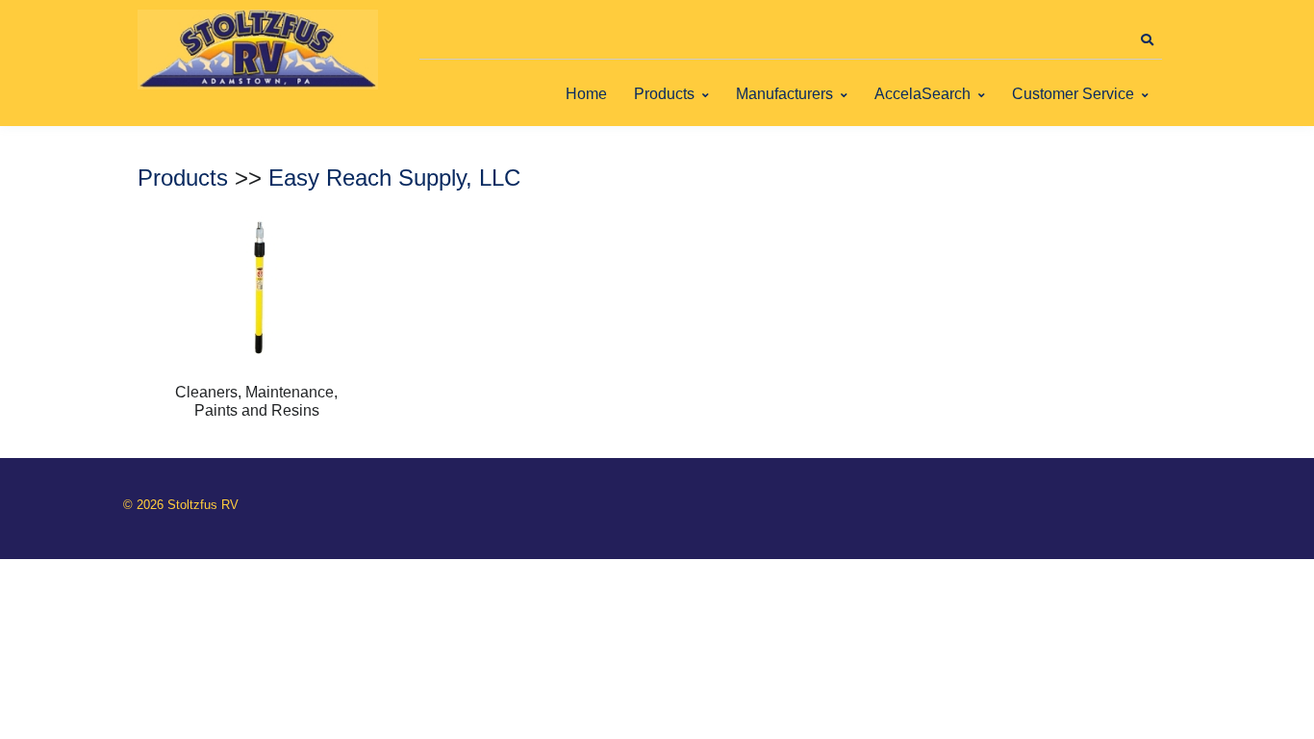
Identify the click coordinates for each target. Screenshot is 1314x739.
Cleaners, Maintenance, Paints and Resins (256, 401)
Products (664, 94)
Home (586, 94)
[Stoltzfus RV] (258, 49)
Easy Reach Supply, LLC (394, 178)
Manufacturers (784, 94)
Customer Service (1073, 94)
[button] (1146, 40)
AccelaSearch (922, 94)
